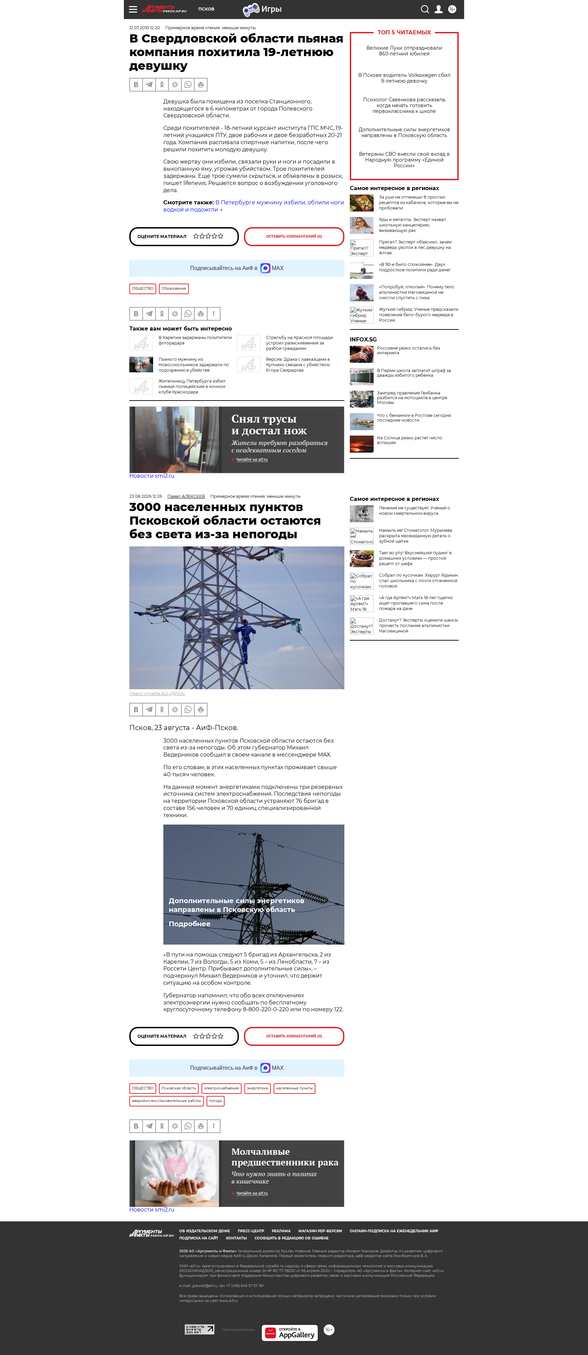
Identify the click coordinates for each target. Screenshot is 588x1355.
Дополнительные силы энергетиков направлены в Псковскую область (404, 132)
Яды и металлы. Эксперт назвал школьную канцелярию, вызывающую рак (412, 225)
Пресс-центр (251, 1231)
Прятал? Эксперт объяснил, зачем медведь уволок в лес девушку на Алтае (415, 247)
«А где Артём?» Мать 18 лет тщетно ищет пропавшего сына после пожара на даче (416, 603)
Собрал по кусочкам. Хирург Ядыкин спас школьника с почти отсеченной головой (418, 581)
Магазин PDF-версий (320, 1231)
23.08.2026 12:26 (145, 496)
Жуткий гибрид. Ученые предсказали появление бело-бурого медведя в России (418, 315)
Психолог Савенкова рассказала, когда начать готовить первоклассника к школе (404, 105)
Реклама (281, 1231)
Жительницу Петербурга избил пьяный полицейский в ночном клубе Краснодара (192, 386)
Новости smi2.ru (152, 476)
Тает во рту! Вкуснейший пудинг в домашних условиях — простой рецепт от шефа (415, 558)
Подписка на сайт (198, 1238)
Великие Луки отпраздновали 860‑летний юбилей (404, 51)
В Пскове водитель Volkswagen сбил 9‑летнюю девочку (404, 78)
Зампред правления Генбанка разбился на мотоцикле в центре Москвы (412, 398)
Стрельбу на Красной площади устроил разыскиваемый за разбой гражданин (299, 343)
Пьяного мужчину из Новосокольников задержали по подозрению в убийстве (194, 365)
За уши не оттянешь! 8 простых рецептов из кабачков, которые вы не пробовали (418, 202)
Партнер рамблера (238, 1329)
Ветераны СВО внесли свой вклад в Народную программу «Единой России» (404, 160)
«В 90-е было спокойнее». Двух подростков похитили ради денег (415, 267)
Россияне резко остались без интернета (408, 350)
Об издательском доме (204, 1231)
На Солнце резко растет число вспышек (409, 440)
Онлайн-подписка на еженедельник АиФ (394, 1231)
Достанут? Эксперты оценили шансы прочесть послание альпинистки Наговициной (418, 625)
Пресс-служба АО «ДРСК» (157, 693)
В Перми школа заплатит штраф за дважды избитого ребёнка (414, 373)
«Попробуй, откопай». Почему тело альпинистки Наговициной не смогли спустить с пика (416, 292)
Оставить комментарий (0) (294, 236)
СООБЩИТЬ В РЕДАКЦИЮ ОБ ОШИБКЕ (292, 1238)
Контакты (236, 1238)
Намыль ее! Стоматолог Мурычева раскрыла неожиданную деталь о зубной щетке (415, 536)
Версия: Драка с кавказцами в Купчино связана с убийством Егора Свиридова (298, 365)
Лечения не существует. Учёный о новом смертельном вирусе (414, 510)
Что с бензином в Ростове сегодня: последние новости (414, 418)
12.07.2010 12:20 (144, 27)
